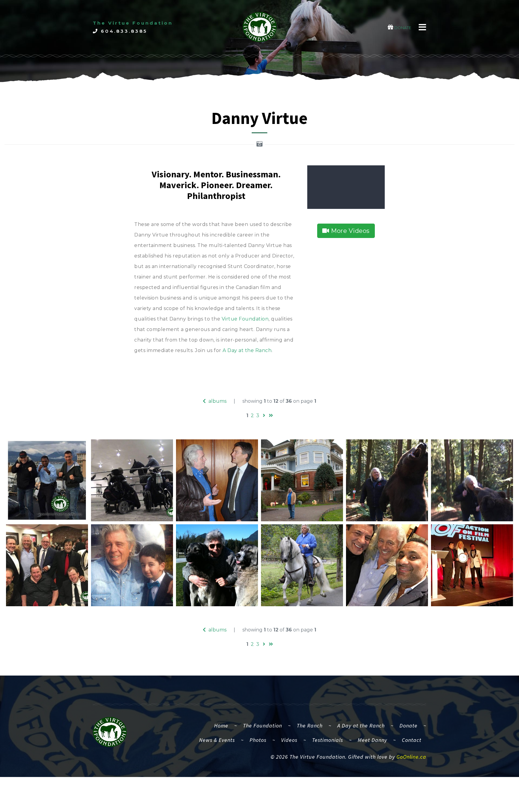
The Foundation (262, 725)
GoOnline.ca (411, 756)
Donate (408, 725)
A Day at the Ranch (247, 350)
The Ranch (310, 725)
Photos (258, 739)
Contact (411, 739)
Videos (289, 739)
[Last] (271, 415)
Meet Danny (372, 739)
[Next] (264, 415)
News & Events (217, 739)
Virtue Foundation (245, 319)
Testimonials (327, 739)
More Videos (349, 230)
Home (223, 725)
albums (216, 401)
